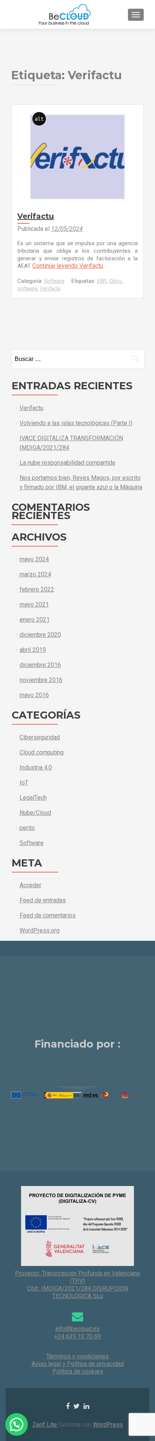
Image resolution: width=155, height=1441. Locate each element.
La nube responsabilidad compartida (67, 462)
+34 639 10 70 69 (77, 1336)
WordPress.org (39, 930)
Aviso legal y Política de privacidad (78, 1363)
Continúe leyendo (67, 265)
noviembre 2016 (41, 680)
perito (27, 827)
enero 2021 (35, 619)
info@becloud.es (77, 1328)
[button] (16, 1424)
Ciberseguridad (40, 737)
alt (39, 119)
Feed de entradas (43, 900)
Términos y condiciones (77, 1356)
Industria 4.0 (36, 767)
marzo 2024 (35, 574)
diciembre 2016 (40, 664)
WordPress (108, 1424)
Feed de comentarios (48, 915)
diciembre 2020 (40, 634)
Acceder (30, 885)
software (27, 289)
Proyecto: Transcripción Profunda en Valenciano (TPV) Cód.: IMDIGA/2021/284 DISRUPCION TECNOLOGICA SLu (77, 1285)
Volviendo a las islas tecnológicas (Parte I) (76, 423)
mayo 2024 (34, 559)
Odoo (115, 281)
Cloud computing (42, 752)
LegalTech (33, 797)
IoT (24, 782)
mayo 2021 (34, 604)
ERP (101, 281)
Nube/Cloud (35, 812)
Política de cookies (77, 1371)
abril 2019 (33, 649)
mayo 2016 (34, 695)
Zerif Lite (45, 1424)
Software (54, 281)
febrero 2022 (37, 589)
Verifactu (35, 216)
